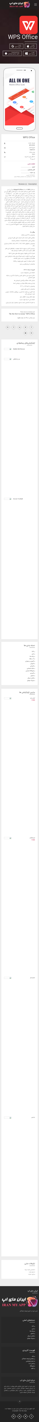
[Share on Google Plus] (7, 327)
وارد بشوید (20, 318)
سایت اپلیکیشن (23, 176)
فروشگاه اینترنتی (30, 671)
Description (32, 184)
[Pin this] (31, 333)
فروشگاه (32, 1366)
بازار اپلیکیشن (29, 176)
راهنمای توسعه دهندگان (28, 1359)
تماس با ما (31, 1364)
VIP (33, 651)
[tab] (33, 184)
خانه (33, 1356)
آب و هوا (31, 659)
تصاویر (32, 676)
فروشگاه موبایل (17, 176)
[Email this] (25, 333)
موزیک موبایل (30, 680)
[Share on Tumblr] (13, 327)
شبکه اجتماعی (30, 668)
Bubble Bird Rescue (19, 349)
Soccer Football (18, 499)
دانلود (32, 1368)
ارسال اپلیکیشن (30, 1361)
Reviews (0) (23, 184)
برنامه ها (32, 656)
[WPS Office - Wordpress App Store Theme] (19, 4)
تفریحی (32, 666)
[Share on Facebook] (31, 327)
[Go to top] (19, 1401)
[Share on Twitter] (25, 327)
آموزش (32, 664)
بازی (33, 654)
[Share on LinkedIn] (19, 327)
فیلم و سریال (31, 678)
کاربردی (27, 175)
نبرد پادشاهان (16, 359)
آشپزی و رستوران (29, 661)
